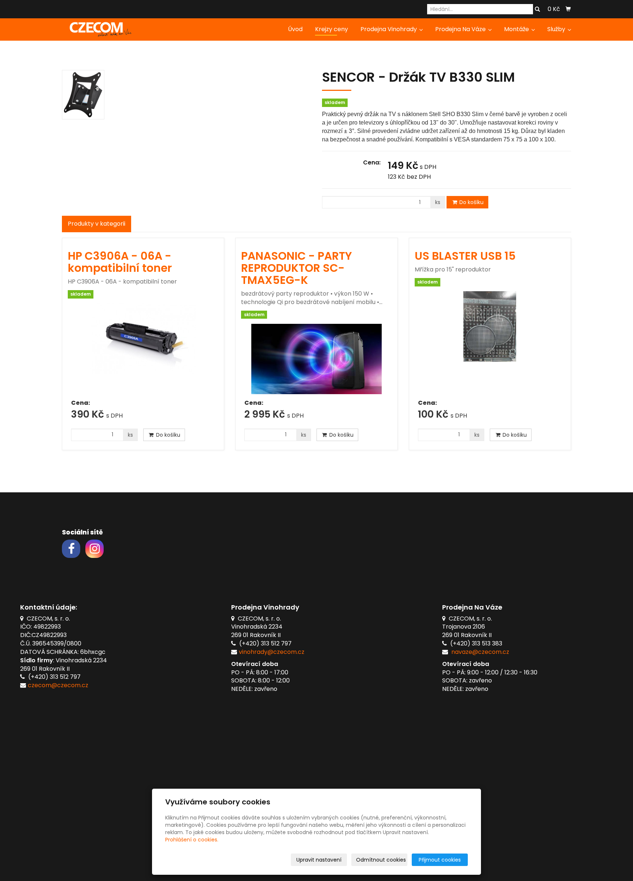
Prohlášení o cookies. (191, 839)
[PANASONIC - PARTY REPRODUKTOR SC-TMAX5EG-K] (316, 359)
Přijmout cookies (440, 859)
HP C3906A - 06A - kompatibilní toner (120, 262)
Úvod (295, 29)
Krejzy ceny (331, 29)
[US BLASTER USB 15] (490, 343)
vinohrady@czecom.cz (271, 652)
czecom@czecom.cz (58, 685)
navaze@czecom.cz (480, 652)
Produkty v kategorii (96, 223)
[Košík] (568, 9)
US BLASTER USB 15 (465, 256)
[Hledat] (537, 9)
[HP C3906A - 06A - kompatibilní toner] (143, 349)
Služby (557, 29)
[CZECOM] (98, 29)
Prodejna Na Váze (461, 29)
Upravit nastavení (318, 859)
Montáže (517, 29)
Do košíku (471, 202)
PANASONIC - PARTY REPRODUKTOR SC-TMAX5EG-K (296, 268)
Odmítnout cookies (381, 859)
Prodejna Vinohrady (389, 29)
